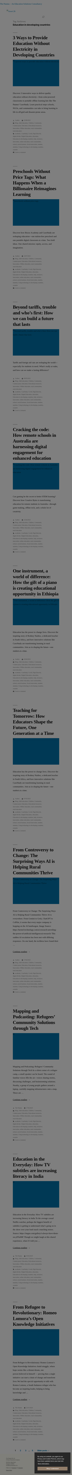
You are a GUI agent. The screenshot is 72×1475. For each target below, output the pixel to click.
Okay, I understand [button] (52, 1468)
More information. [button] (43, 1463)
